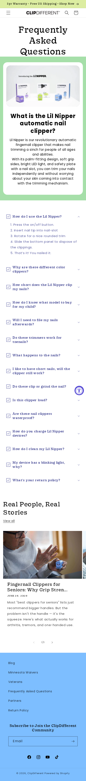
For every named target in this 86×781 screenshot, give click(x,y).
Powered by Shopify (57, 773)
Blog (11, 663)
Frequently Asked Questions (30, 691)
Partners (15, 701)
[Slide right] (52, 642)
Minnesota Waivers (23, 672)
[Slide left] (33, 642)
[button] (8, 12)
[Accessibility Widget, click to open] (79, 390)
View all (9, 521)
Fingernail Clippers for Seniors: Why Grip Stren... (37, 587)
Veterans (15, 682)
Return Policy (18, 710)
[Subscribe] (72, 741)
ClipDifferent (35, 773)
